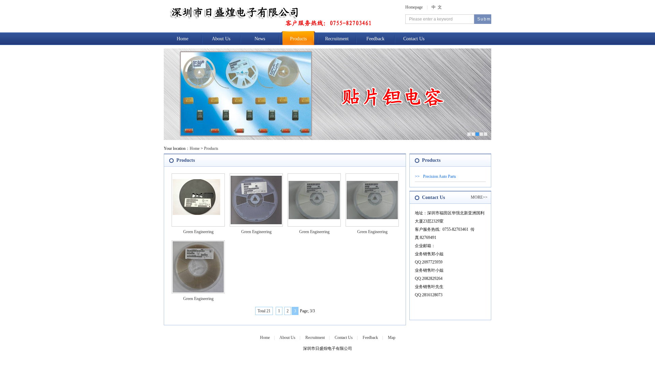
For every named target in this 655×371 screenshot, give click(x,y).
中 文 (437, 7)
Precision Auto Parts (439, 176)
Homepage (414, 7)
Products (298, 38)
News (259, 38)
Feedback (375, 38)
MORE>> (479, 197)
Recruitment (337, 38)
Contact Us (413, 38)
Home (182, 38)
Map (391, 337)
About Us (221, 38)
